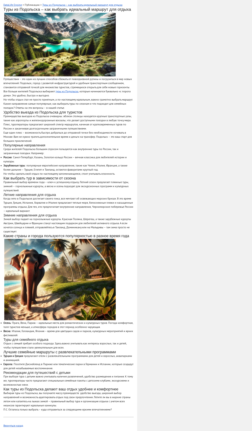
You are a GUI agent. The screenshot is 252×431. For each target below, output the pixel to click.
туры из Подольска (67, 91)
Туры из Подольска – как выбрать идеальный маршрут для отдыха (82, 5)
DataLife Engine (12, 5)
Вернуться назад (13, 426)
